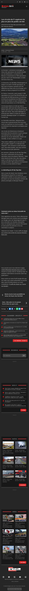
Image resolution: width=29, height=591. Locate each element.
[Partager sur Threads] (15, 309)
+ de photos (22, 485)
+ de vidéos (22, 562)
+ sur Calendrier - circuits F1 (20, 340)
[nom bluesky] (20, 2)
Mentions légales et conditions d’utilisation (14, 579)
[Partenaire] (14, 569)
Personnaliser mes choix (14, 589)
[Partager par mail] (22, 309)
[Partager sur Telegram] (19, 309)
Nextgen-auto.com (11, 586)
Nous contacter (15, 581)
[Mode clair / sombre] (2, 2)
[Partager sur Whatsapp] (17, 309)
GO (24, 355)
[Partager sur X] (7, 309)
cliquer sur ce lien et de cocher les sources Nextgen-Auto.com (14, 232)
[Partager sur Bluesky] (10, 309)
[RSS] (27, 2)
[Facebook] (17, 2)
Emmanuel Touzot (9, 50)
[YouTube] (24, 2)
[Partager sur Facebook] (12, 309)
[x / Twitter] (22, 2)
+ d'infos (23, 410)
